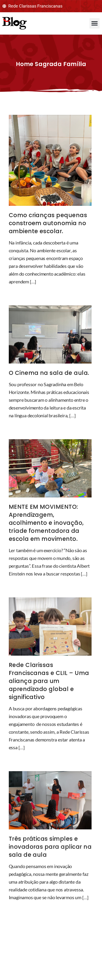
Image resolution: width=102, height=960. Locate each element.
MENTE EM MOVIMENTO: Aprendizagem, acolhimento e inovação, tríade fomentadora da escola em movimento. (46, 523)
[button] (94, 23)
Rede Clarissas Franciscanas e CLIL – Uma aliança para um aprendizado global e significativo (49, 681)
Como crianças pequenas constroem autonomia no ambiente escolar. (48, 223)
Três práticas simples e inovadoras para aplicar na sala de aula (50, 847)
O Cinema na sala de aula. (49, 373)
